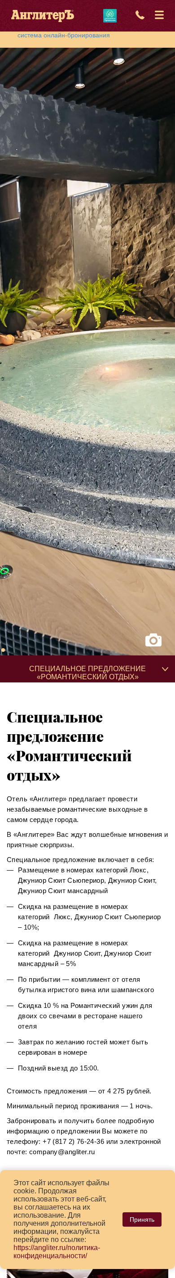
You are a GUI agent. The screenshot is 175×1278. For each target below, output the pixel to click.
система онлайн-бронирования (64, 35)
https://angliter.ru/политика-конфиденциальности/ (56, 1252)
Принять (142, 1219)
